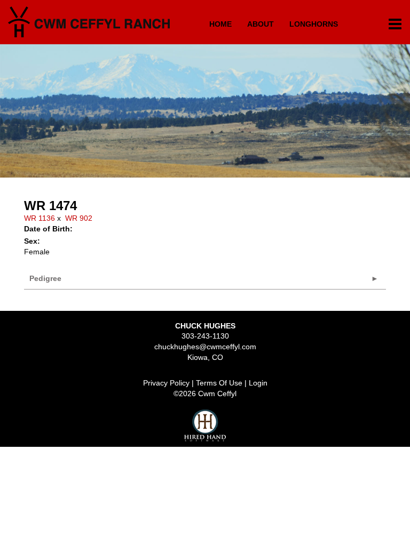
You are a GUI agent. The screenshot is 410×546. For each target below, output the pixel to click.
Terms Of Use (219, 383)
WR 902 (78, 218)
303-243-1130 (205, 336)
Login (258, 383)
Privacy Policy (166, 383)
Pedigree (45, 278)
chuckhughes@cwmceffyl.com (205, 346)
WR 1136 (39, 218)
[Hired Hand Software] (205, 425)
